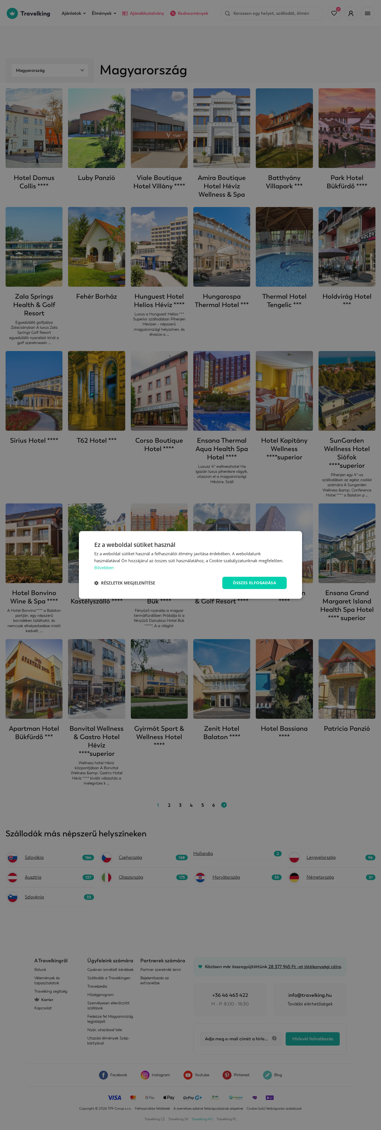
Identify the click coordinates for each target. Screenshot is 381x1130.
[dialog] (190, 565)
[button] (124, 583)
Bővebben (104, 567)
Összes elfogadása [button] (254, 582)
